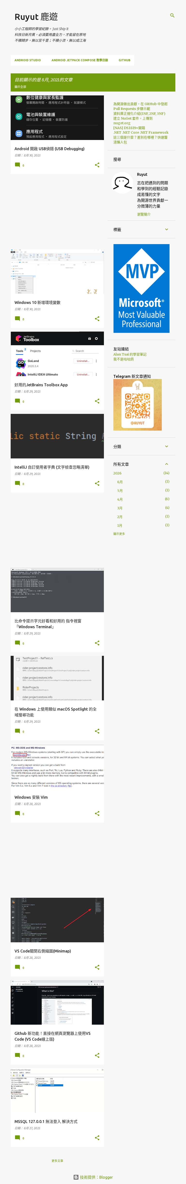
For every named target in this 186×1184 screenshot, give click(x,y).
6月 (120, 482)
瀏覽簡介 (144, 214)
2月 (120, 517)
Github (124, 60)
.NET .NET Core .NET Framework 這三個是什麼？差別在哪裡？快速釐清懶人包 (141, 137)
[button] (97, 165)
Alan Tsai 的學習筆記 (130, 354)
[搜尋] (172, 15)
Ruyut (142, 174)
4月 (120, 499)
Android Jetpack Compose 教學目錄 (80, 60)
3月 (120, 508)
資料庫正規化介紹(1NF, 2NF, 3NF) (139, 113)
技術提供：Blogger (96, 1177)
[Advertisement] (55, 212)
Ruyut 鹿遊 (36, 17)
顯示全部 (20, 86)
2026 (117, 473)
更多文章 (57, 1160)
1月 (119, 525)
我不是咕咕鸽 (123, 359)
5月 (120, 490)
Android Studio (28, 60)
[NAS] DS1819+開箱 (129, 128)
